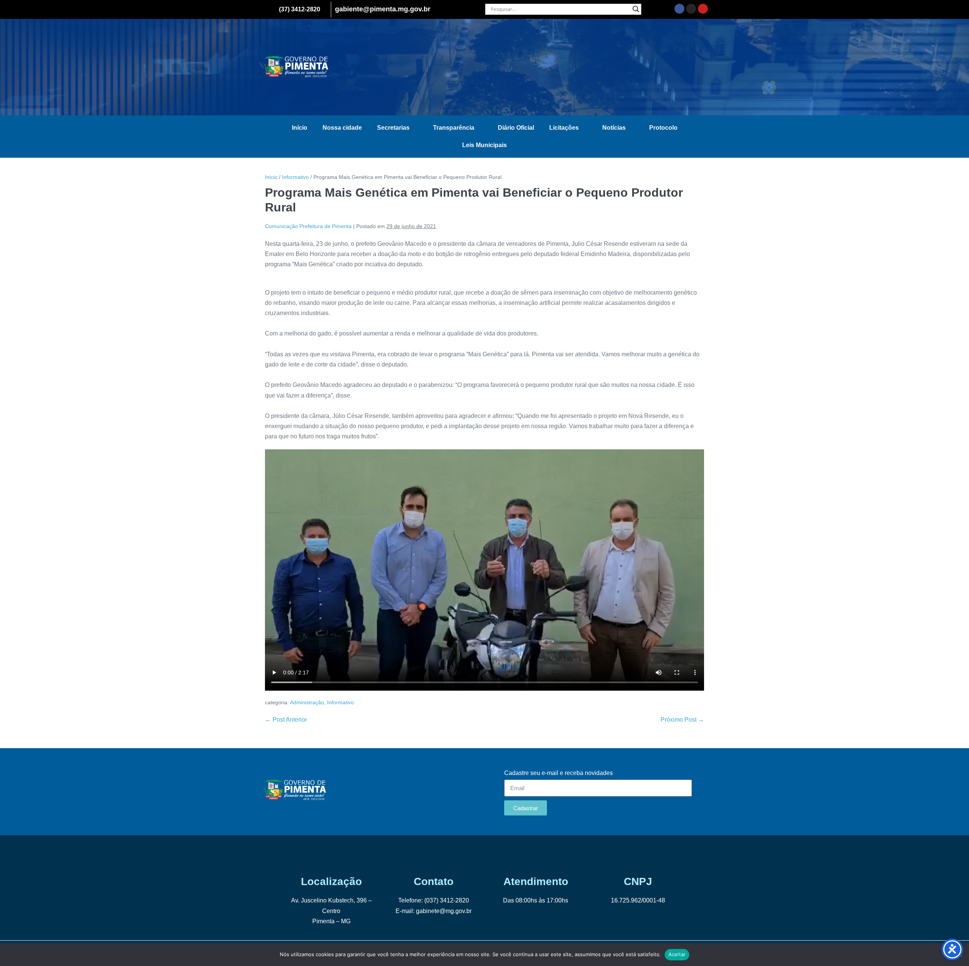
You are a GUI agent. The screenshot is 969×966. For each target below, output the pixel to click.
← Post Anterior (286, 719)
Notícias (614, 127)
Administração (307, 702)
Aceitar (677, 954)
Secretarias (393, 127)
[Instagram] (691, 9)
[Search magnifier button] (636, 9)
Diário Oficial (516, 127)
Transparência (453, 127)
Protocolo (663, 127)
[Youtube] (703, 9)
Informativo (340, 702)
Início (299, 127)
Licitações (564, 127)
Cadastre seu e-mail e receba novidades (558, 773)
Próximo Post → (682, 719)
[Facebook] (679, 9)
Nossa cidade (342, 127)
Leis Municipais (484, 145)
